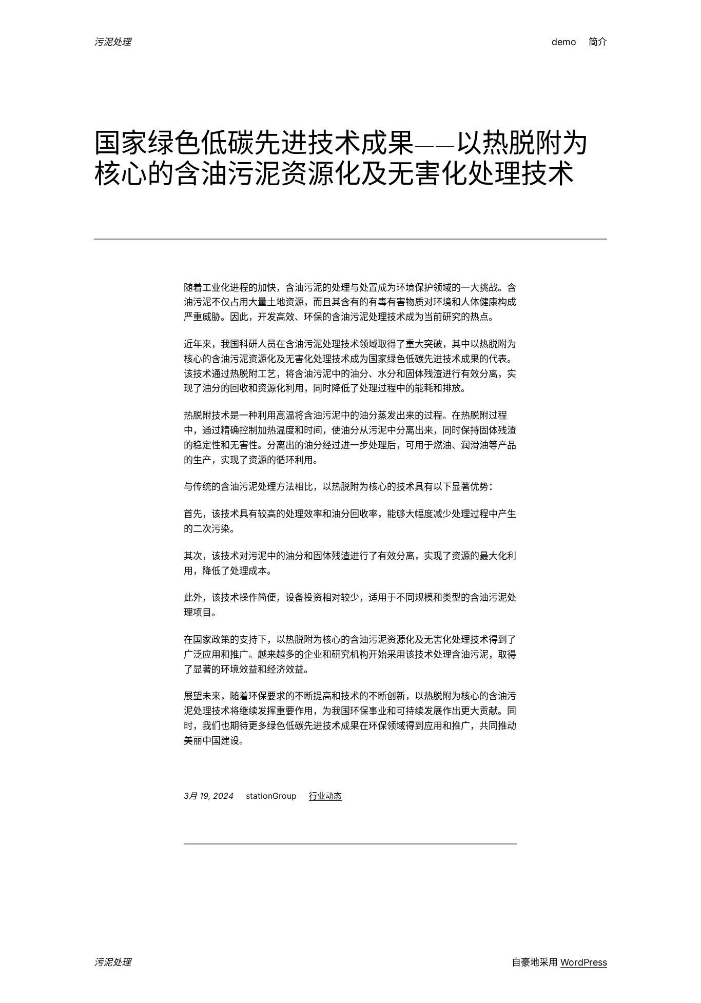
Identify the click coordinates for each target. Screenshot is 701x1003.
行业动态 (325, 796)
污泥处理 (112, 41)
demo (564, 41)
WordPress (583, 962)
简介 (598, 41)
